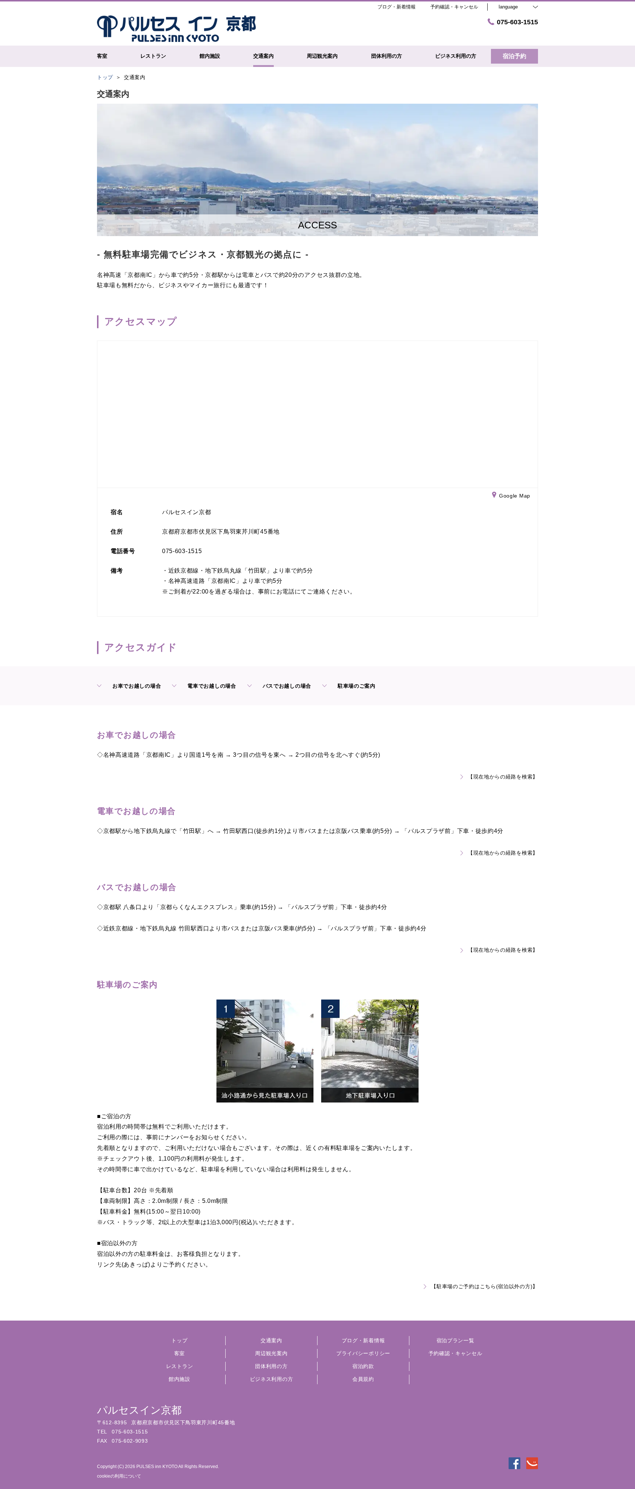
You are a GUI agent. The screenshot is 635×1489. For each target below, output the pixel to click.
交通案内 (271, 1340)
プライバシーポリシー (363, 1353)
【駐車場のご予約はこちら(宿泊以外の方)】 (484, 1286)
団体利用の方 (271, 1366)
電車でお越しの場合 (211, 686)
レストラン (179, 1366)
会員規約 (363, 1379)
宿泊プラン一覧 (455, 1340)
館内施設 (179, 1379)
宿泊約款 (363, 1366)
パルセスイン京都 (139, 1410)
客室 (179, 1353)
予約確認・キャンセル (454, 7)
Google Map (514, 496)
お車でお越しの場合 (136, 686)
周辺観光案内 (271, 1353)
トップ (179, 1340)
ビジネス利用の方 (271, 1379)
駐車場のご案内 (357, 686)
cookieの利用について (119, 1476)
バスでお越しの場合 (287, 686)
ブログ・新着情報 (363, 1340)
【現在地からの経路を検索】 (503, 777)
